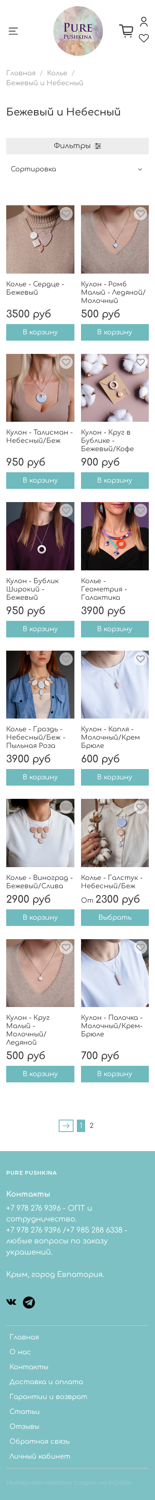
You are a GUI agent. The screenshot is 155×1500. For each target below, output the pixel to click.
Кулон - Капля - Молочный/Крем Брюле (110, 738)
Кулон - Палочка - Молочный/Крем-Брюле (112, 1026)
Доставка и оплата (46, 1382)
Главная (21, 73)
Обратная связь (39, 1441)
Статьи (25, 1412)
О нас (20, 1352)
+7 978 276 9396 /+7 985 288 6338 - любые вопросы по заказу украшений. (66, 1241)
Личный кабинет (40, 1456)
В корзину (40, 332)
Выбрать (114, 917)
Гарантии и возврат (48, 1397)
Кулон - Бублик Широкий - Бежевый (32, 589)
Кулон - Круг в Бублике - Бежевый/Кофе (107, 441)
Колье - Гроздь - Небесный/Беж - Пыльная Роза (35, 738)
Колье (57, 73)
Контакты (29, 1367)
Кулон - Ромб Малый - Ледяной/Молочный (113, 293)
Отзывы (24, 1426)
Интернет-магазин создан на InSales (68, 1482)
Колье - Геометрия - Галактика (104, 589)
